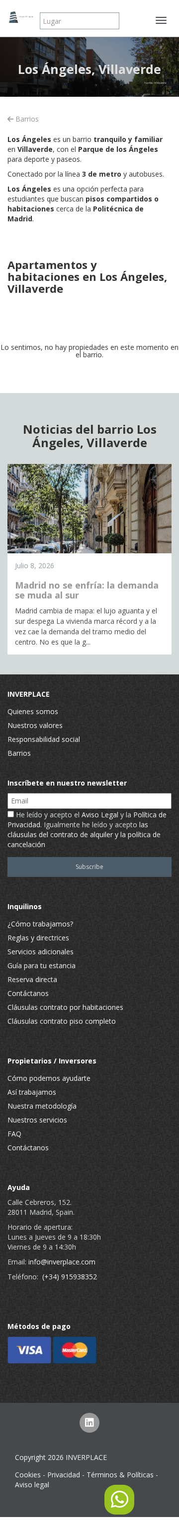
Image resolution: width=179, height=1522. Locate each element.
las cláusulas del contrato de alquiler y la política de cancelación (84, 834)
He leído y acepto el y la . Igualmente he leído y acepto (87, 829)
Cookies (28, 1474)
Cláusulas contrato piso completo (61, 1021)
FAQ (14, 1133)
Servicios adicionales (40, 951)
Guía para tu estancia (41, 965)
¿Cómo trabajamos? (40, 923)
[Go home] (20, 17)
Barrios (26, 119)
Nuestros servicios (37, 1120)
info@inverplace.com (61, 1261)
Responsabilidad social (43, 739)
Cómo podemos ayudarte (48, 1078)
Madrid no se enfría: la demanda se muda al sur (87, 590)
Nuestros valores (35, 725)
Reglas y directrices (38, 937)
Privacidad (63, 1474)
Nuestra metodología (42, 1106)
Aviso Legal (100, 814)
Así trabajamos (31, 1092)
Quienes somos (32, 711)
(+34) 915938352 (69, 1276)
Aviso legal (32, 1484)
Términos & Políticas (120, 1474)
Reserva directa (32, 979)
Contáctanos (28, 993)
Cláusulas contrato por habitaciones (65, 1007)
